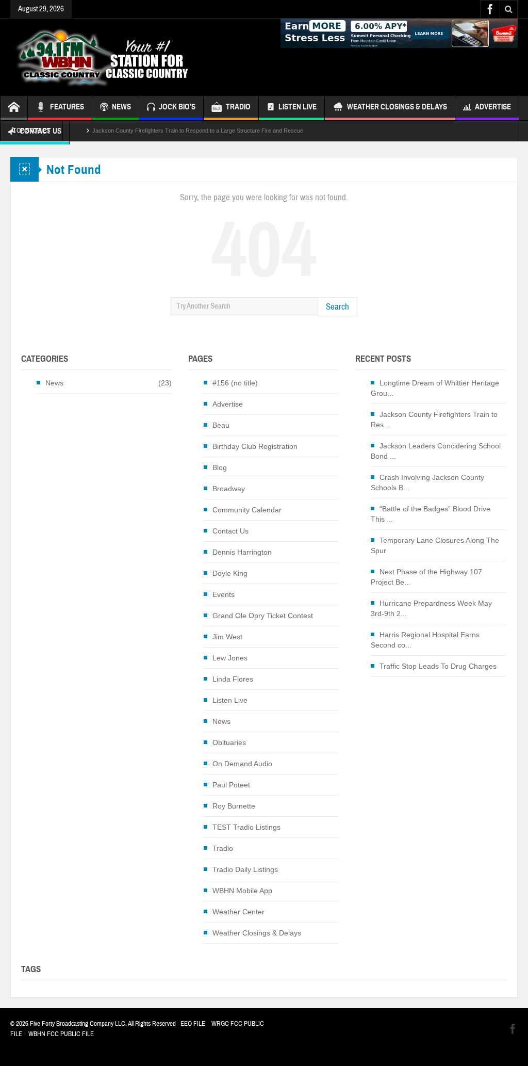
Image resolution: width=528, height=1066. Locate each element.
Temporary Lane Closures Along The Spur (435, 545)
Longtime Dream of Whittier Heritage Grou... (435, 388)
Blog (219, 467)
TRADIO (238, 106)
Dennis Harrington (242, 552)
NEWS (121, 106)
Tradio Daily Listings (245, 869)
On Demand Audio (242, 764)
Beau (220, 425)
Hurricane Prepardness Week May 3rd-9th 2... (431, 608)
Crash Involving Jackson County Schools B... (427, 482)
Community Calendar (247, 510)
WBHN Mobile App (242, 890)
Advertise (493, 106)
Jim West (227, 637)
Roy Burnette (233, 806)
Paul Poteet (231, 785)
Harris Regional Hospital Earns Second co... (425, 640)
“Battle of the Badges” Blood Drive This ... (430, 514)
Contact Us (230, 531)
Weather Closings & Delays (397, 106)
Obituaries (229, 742)
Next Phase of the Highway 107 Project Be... (426, 577)
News (54, 383)
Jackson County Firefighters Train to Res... (434, 419)
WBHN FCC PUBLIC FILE (61, 1034)
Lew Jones (230, 658)
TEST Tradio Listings (246, 827)
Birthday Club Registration (255, 446)
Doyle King (230, 573)
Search (337, 306)
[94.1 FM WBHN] (127, 57)
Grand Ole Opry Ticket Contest (262, 615)
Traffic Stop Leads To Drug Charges (438, 666)
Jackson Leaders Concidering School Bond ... (436, 451)
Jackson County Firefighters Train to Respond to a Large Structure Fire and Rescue (197, 126)
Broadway (228, 488)
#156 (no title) (235, 383)
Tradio (222, 848)
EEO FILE (192, 1024)
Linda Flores (232, 679)
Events (223, 594)
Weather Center (238, 912)
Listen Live (297, 106)
